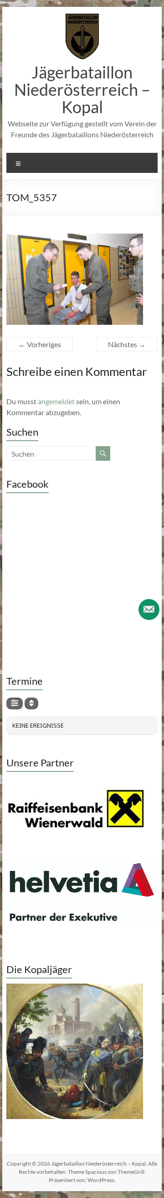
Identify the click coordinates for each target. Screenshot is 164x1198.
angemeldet (56, 401)
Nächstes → (127, 344)
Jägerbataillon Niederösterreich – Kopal (82, 89)
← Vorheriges (39, 344)
